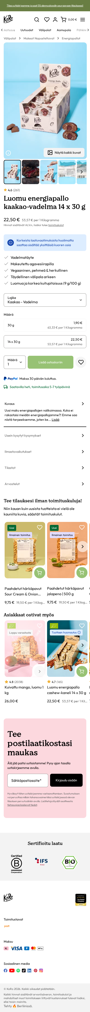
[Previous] (2, 30)
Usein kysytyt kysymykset (23, 435)
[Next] (88, 30)
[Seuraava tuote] (81, 171)
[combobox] (43, 302)
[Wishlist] (47, 19)
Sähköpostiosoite (26, 780)
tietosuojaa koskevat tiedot (22, 804)
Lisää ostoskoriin (51, 362)
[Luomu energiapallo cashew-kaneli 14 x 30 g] (67, 661)
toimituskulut (56, 225)
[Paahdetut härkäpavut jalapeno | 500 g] (67, 563)
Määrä (12, 360)
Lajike (12, 298)
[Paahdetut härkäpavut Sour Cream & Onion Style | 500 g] (25, 563)
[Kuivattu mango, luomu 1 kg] (25, 662)
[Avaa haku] (36, 19)
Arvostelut (12, 484)
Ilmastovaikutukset (18, 452)
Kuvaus (10, 404)
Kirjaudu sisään (66, 780)
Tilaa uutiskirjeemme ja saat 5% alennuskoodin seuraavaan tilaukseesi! (45, 5)
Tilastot (10, 468)
